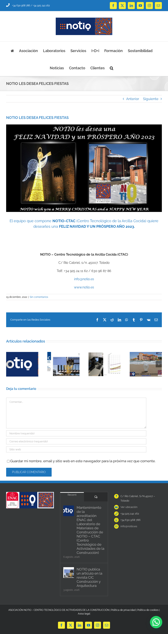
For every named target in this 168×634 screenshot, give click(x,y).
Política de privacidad (123, 610)
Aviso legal (84, 613)
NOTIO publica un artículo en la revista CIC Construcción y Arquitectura (89, 577)
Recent (72, 494)
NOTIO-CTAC (63, 221)
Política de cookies (148, 610)
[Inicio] (12, 50)
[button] (111, 67)
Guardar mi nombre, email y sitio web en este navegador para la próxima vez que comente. (83, 461)
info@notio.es (84, 279)
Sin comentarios (39, 297)
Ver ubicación (128, 507)
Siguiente (150, 99)
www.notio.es (84, 287)
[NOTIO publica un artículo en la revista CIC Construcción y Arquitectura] (68, 572)
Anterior (132, 99)
